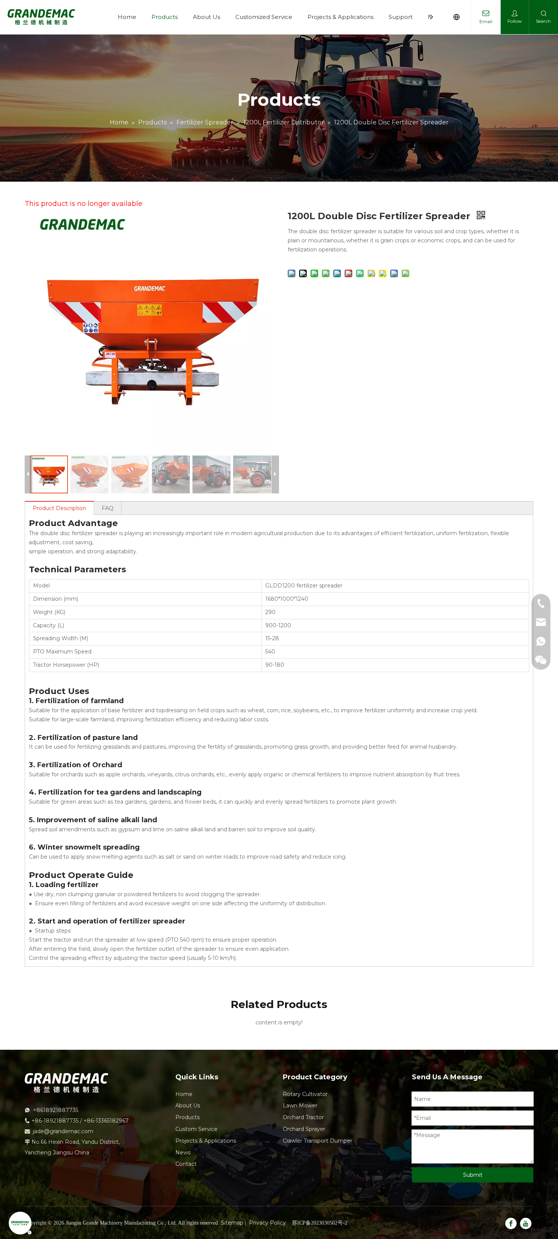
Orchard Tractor (303, 1117)
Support (401, 16)
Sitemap (232, 1222)
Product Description (59, 508)
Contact (186, 1163)
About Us (206, 16)
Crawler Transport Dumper (317, 1140)
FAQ (107, 508)
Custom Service (196, 1129)
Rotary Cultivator (305, 1094)
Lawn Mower (300, 1105)
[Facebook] (511, 1223)
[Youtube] (525, 1223)
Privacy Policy (267, 1222)
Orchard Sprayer (304, 1129)
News (183, 1152)
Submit (472, 1174)
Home (127, 16)
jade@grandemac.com (63, 1131)
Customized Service (263, 16)
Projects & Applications (340, 16)
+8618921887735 (55, 1110)
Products (164, 16)
